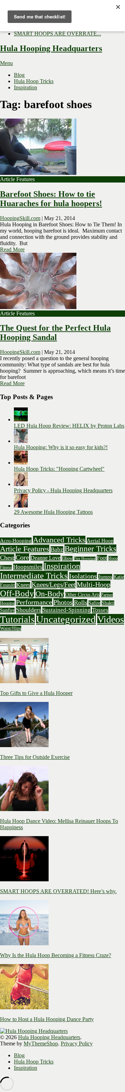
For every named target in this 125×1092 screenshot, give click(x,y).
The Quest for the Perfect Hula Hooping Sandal (55, 332)
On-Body (49, 593)
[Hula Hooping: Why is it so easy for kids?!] (21, 441)
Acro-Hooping (16, 540)
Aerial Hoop (100, 540)
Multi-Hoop (93, 584)
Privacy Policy (77, 1043)
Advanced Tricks (59, 540)
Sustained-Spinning (66, 610)
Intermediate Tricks (34, 575)
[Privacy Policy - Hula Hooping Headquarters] (21, 484)
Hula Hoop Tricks (33, 81)
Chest (7, 557)
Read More (12, 249)
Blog (19, 75)
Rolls (80, 602)
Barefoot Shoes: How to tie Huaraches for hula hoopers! (51, 198)
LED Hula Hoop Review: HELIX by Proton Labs (69, 426)
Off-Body (17, 593)
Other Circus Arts (82, 594)
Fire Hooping (84, 558)
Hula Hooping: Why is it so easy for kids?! (61, 447)
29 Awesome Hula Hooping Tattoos (53, 512)
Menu (6, 63)
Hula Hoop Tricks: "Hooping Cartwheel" (59, 469)
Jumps (105, 577)
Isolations (83, 576)
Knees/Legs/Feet (53, 584)
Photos (63, 602)
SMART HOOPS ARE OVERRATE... (57, 34)
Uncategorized (66, 619)
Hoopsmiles (27, 567)
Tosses (100, 610)
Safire (94, 603)
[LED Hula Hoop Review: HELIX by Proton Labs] (21, 419)
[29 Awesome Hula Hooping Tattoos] (21, 506)
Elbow (67, 558)
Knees (23, 585)
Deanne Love (45, 558)
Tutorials (17, 619)
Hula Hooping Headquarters (51, 48)
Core (22, 557)
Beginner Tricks (90, 548)
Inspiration (25, 87)
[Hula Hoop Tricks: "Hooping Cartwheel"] (21, 463)
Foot (102, 558)
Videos (110, 619)
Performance (34, 602)
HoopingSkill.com (20, 218)
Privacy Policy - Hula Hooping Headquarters (63, 490)
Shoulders (28, 609)
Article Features (24, 549)
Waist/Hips (10, 628)
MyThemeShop (41, 1043)
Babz (57, 549)
